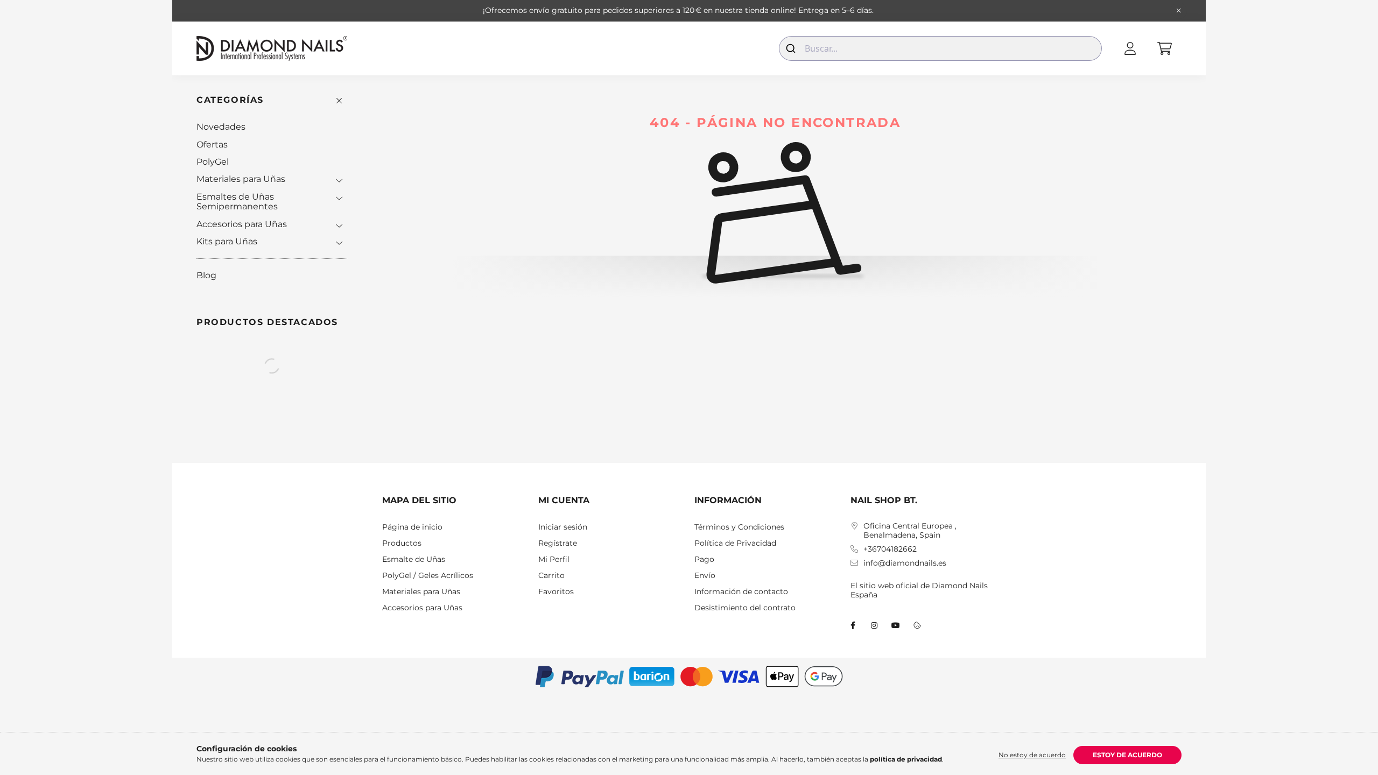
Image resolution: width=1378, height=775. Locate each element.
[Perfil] (1130, 48)
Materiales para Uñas (240, 179)
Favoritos (556, 591)
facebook (852, 625)
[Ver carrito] (1164, 48)
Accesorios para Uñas (241, 224)
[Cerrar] (1179, 11)
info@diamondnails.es (904, 563)
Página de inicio (412, 527)
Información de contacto (741, 591)
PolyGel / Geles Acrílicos (427, 575)
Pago (704, 559)
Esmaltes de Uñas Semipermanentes (237, 202)
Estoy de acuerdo (1127, 755)
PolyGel (212, 162)
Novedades (220, 127)
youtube (895, 625)
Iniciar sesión (562, 527)
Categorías (230, 100)
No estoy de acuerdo (1032, 755)
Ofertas (212, 144)
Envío (704, 575)
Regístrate (557, 543)
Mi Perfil (554, 559)
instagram (874, 625)
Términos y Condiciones (739, 527)
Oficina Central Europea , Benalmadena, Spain (910, 531)
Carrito (551, 575)
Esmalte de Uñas (413, 559)
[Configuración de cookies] (917, 625)
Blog (206, 275)
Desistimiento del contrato (745, 607)
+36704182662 (890, 549)
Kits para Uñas (226, 241)
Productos (401, 543)
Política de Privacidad (735, 543)
